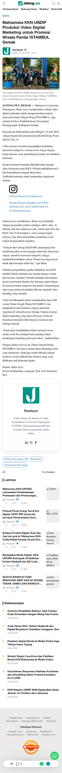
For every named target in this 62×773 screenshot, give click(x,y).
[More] (42, 503)
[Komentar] (18, 764)
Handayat (17, 49)
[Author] (6, 51)
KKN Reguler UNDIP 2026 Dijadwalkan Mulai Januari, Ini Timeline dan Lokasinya (33, 691)
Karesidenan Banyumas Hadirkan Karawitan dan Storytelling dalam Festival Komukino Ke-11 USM (32, 674)
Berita (6, 16)
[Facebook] (35, 442)
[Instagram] (31, 442)
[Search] (53, 3)
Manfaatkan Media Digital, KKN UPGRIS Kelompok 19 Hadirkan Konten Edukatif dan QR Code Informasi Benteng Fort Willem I (20, 558)
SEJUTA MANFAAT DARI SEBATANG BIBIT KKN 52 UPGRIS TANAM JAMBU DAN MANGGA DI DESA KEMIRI (22, 580)
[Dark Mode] (58, 3)
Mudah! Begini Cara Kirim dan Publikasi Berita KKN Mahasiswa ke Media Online (30, 658)
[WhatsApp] (41, 764)
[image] (53, 493)
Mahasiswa (36, 459)
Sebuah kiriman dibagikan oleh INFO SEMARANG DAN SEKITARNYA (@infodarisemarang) (28, 206)
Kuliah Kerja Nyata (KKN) (15, 459)
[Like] (7, 764)
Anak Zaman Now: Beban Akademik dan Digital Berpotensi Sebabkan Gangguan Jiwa (33, 628)
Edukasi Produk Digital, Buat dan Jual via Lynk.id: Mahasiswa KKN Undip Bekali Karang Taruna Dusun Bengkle (22, 536)
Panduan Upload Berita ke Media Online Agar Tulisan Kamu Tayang (33, 643)
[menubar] (4, 3)
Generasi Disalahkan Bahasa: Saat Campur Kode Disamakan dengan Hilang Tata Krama (32, 612)
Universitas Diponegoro (15, 465)
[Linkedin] (26, 442)
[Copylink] (48, 764)
